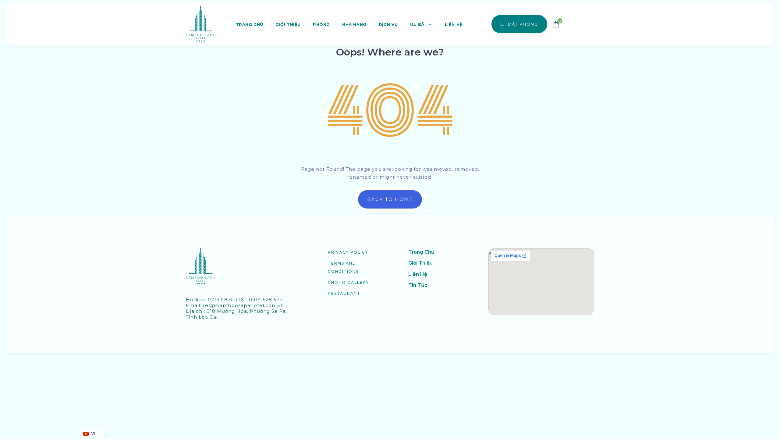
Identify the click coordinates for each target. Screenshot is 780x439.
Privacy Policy (348, 252)
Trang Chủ (249, 24)
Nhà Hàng (354, 24)
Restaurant (344, 293)
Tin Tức (417, 285)
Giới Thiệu (288, 24)
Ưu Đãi (418, 24)
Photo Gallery (348, 282)
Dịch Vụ (388, 24)
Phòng (321, 24)
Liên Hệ (454, 24)
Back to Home (390, 199)
